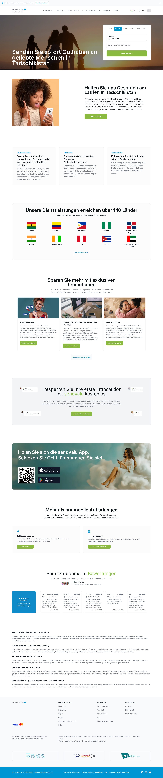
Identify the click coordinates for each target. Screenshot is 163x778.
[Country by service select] (133, 10)
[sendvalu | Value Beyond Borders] (19, 10)
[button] (96, 116)
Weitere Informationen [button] (28, 343)
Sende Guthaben (126, 53)
